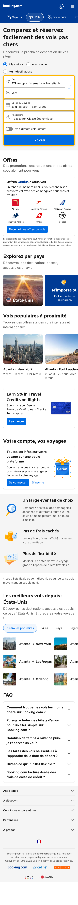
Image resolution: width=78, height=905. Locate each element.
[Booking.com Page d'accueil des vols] (12, 6)
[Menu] (72, 6)
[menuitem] (14, 17)
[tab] (20, 628)
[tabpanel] (39, 659)
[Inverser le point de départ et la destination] (69, 87)
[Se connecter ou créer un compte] (61, 6)
